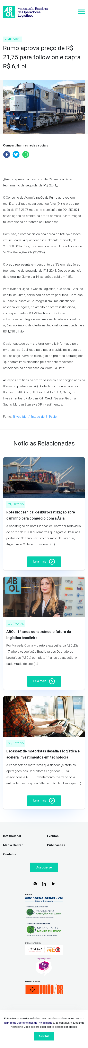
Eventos (53, 836)
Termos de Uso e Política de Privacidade (27, 1022)
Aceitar (44, 1036)
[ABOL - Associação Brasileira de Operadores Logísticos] (25, 12)
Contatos (9, 854)
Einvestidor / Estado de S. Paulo (34, 417)
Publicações (56, 845)
